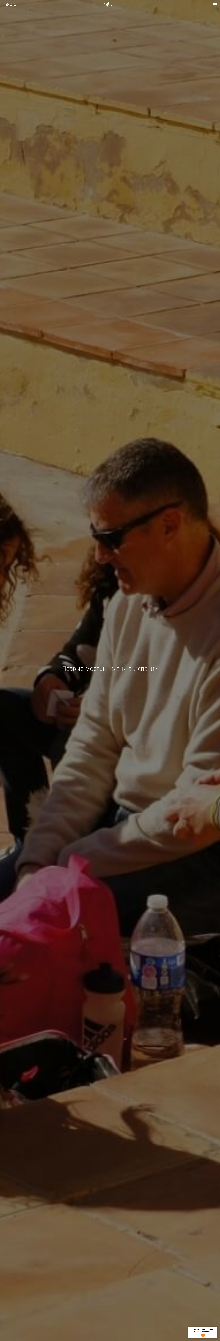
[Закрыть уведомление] (216, 1328)
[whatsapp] (15, 5)
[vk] (11, 5)
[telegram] (7, 5)
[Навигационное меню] (215, 4)
